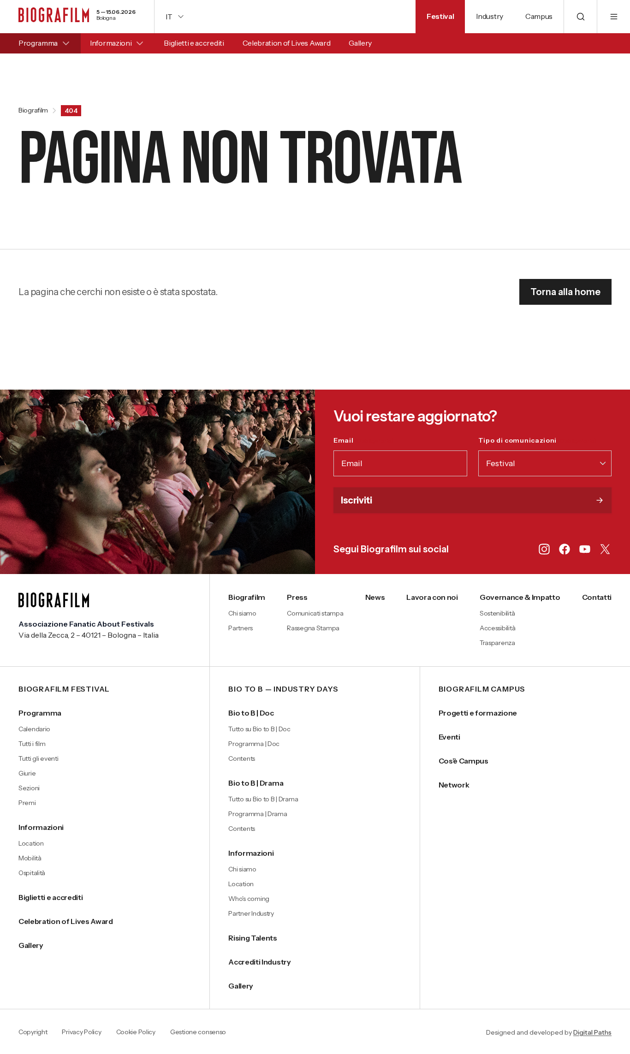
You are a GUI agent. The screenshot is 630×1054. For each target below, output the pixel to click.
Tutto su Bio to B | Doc (259, 729)
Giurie (27, 773)
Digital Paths (592, 1032)
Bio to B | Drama (255, 783)
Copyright (32, 1032)
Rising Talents (252, 937)
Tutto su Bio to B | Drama (263, 799)
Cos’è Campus (463, 760)
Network (454, 784)
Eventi (449, 736)
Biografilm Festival (64, 689)
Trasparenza (497, 643)
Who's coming (248, 898)
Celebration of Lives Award (287, 42)
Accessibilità (497, 628)
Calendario (34, 729)
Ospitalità (31, 873)
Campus (539, 16)
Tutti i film (32, 744)
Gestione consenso (198, 1032)
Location (31, 843)
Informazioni (110, 42)
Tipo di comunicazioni (537, 440)
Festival (440, 16)
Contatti (597, 597)
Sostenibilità (497, 613)
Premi (27, 803)
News (375, 597)
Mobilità (30, 858)
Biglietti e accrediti (194, 42)
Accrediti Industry (259, 961)
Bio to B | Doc (251, 712)
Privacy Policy (81, 1032)
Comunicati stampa (315, 613)
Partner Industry (251, 913)
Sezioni (29, 788)
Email (363, 440)
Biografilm (33, 110)
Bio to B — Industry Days (283, 689)
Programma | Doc (253, 744)
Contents (241, 758)
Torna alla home (565, 291)
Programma (38, 42)
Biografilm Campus (482, 689)
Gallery (360, 42)
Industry (489, 16)
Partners (240, 628)
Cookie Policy (135, 1032)
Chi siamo (242, 613)
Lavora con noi (432, 597)
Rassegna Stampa (313, 628)
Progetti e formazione (478, 712)
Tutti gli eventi (38, 758)
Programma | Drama (257, 814)
